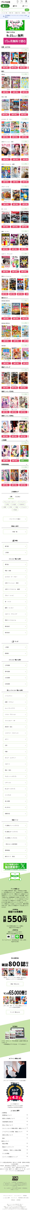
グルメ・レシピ (9, 595)
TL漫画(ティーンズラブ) (12, 825)
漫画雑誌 (23, 12)
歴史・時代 (8, 770)
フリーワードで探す (15, 519)
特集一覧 (15, 531)
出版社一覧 (17, 12)
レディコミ (8, 782)
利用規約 (25, 1195)
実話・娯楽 (8, 570)
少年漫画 (7, 665)
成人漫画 (7, 801)
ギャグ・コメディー (10, 757)
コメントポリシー (17, 1195)
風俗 (17, 507)
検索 (27, 9)
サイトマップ (14, 1197)
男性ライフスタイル (10, 620)
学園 (6, 751)
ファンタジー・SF (10, 720)
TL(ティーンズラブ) (10, 776)
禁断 (5, 507)
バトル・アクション (10, 714)
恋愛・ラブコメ (9, 702)
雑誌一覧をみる (15, 984)
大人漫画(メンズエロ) (11, 838)
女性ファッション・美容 (12, 583)
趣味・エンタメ (9, 607)
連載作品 (7, 813)
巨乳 (7, 504)
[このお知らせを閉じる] (28, 16)
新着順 (7, 653)
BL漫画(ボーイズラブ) (11, 831)
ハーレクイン (22, 501)
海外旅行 (7, 632)
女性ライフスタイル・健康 (12, 589)
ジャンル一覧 (4, 12)
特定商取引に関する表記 (23, 1197)
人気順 (7, 552)
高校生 (15, 509)
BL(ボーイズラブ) (10, 788)
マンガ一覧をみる (15, 1012)
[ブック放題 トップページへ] (6, 1)
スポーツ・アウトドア (11, 614)
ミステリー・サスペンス (12, 733)
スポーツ (7, 764)
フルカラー (24, 507)
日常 (6, 745)
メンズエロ (8, 795)
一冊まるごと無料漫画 (11, 844)
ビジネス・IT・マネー (11, 576)
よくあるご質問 (6, 1197)
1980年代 (21, 504)
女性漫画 (7, 684)
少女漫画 (7, 677)
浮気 (11, 507)
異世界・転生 (8, 726)
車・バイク (8, 601)
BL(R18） (8, 807)
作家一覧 (11, 12)
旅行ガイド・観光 (10, 856)
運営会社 (13, 1200)
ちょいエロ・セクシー (10, 501)
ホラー (7, 739)
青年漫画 (7, 671)
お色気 (14, 504)
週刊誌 (7, 564)
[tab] (5, 6)
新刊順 (7, 546)
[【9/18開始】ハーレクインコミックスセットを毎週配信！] (15, 16)
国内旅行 (7, 626)
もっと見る (24, 49)
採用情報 (18, 1200)
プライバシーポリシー (7, 1195)
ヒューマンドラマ (10, 708)
